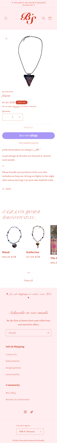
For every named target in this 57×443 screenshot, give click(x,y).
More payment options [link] (28, 143)
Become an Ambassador (18, 399)
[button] (6, 18)
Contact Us (11, 354)
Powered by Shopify (36, 440)
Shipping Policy (13, 367)
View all (28, 280)
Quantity (6, 111)
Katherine (32, 252)
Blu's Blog (11, 393)
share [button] (8, 188)
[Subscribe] (48, 332)
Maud (6, 252)
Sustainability (13, 374)
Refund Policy (12, 361)
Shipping (16, 106)
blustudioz (23, 440)
